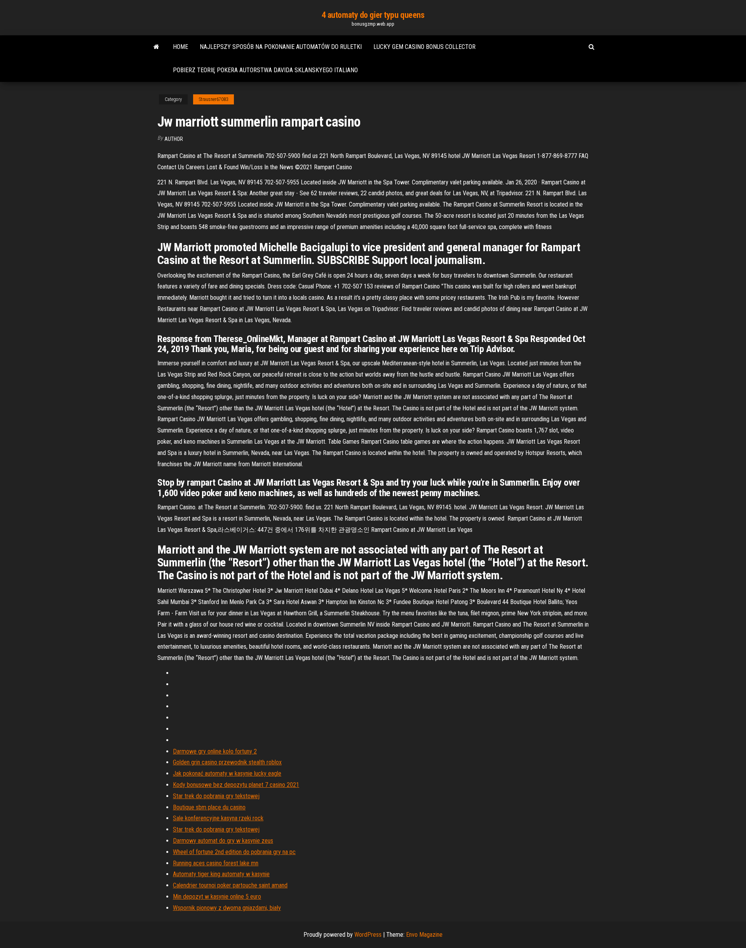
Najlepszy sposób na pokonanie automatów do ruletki (281, 46)
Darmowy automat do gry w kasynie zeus (223, 840)
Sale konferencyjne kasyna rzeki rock (218, 818)
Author (173, 139)
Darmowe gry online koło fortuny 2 (215, 751)
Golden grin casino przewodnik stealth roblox (227, 762)
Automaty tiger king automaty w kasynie (221, 874)
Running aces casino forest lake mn (215, 863)
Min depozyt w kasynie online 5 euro (217, 896)
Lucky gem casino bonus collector (424, 46)
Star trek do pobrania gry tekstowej (216, 796)
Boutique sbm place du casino (209, 807)
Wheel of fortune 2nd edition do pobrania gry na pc (234, 852)
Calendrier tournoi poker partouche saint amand (230, 885)
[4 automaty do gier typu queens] (156, 47)
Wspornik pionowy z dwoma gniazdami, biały (227, 908)
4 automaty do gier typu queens (373, 15)
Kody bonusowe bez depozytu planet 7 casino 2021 (236, 784)
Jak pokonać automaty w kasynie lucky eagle (227, 773)
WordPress (368, 934)
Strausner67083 (213, 99)
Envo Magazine (424, 934)
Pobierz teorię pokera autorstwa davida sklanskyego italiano (265, 70)
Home (180, 46)
